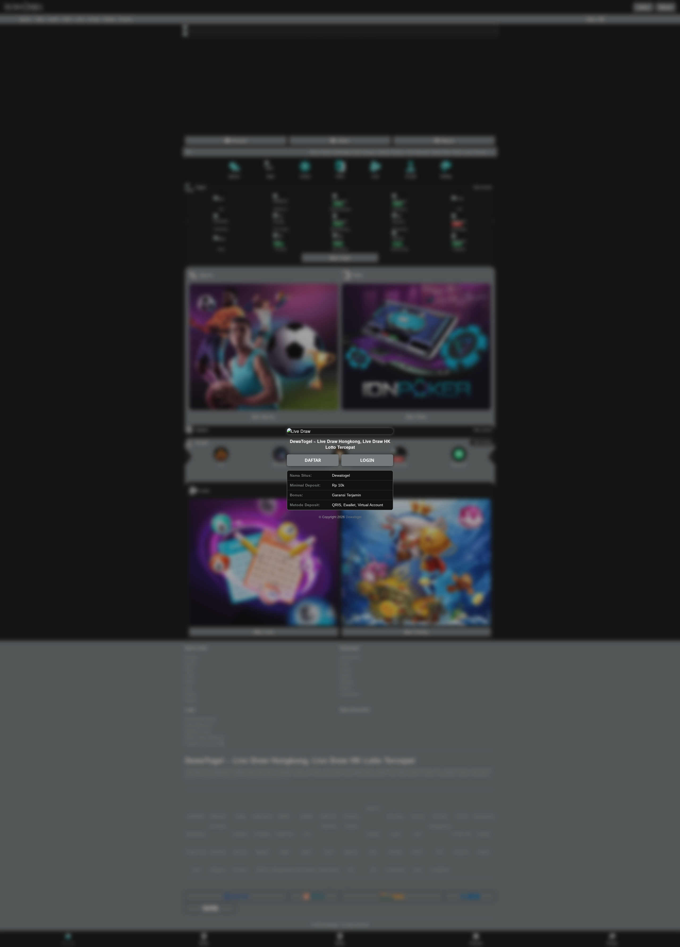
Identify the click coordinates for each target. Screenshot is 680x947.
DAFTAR (313, 460)
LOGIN (367, 460)
